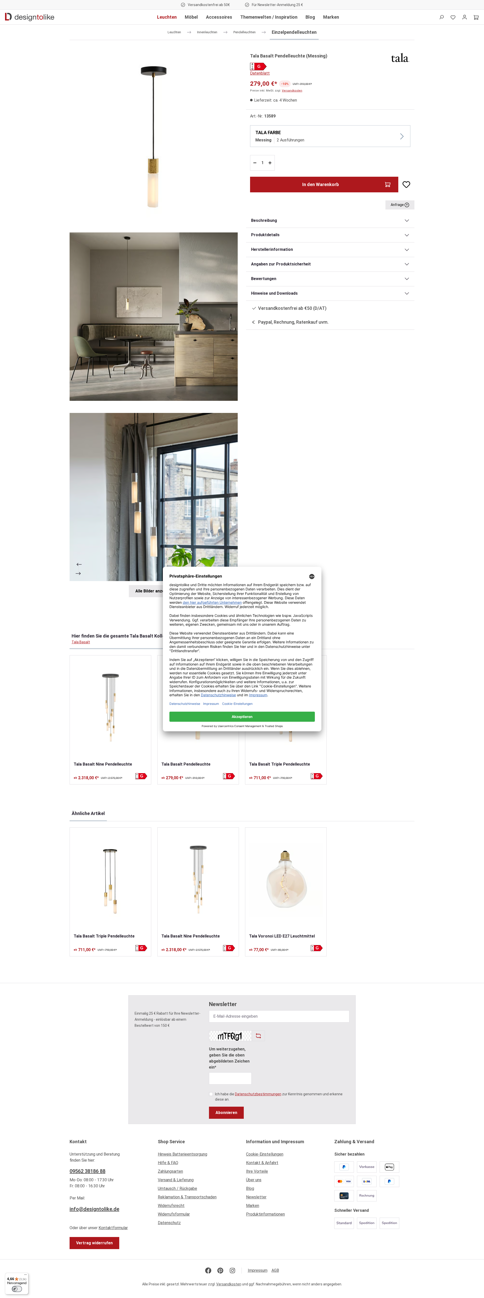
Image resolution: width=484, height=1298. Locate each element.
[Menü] (25, 1276)
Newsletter (256, 1197)
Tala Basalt (81, 642)
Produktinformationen (265, 1214)
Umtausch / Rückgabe (177, 1188)
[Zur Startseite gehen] (29, 17)
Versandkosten (292, 90)
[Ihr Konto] (464, 17)
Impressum (257, 1270)
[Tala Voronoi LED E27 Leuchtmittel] (286, 880)
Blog (250, 1188)
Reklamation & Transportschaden (187, 1197)
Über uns (253, 1180)
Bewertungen (263, 278)
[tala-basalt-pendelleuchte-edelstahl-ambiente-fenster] (154, 497)
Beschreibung (264, 220)
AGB (275, 1270)
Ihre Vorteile (257, 1171)
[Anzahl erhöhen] (270, 163)
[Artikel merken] (404, 184)
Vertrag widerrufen (94, 1243)
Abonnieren (226, 1112)
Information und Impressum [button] (275, 1141)
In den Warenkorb (320, 184)
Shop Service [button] (171, 1141)
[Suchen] (441, 17)
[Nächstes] (79, 573)
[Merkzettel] (453, 17)
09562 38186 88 (87, 1171)
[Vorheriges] (79, 564)
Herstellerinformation (272, 249)
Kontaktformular (113, 1227)
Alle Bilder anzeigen (153, 591)
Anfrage (398, 205)
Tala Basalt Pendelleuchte (185, 764)
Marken (252, 1205)
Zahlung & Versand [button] (354, 1141)
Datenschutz (169, 1222)
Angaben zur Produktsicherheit (281, 264)
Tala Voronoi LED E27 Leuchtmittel (282, 936)
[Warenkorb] (476, 17)
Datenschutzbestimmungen (258, 1094)
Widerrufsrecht (171, 1205)
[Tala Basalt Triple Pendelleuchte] (110, 880)
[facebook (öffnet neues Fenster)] (208, 1270)
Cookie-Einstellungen (264, 1154)
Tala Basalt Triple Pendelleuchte (279, 764)
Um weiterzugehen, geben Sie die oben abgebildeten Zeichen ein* (229, 1058)
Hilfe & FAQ (168, 1162)
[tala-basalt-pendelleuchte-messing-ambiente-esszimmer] (154, 316)
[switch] (17, 1289)
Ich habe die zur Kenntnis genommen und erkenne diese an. (279, 1096)
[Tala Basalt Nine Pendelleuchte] (110, 708)
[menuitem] (198, 1155)
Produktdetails (265, 234)
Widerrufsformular (174, 1214)
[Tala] (400, 57)
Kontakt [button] (78, 1141)
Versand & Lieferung (176, 1180)
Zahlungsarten (170, 1171)
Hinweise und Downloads (274, 293)
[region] (154, 324)
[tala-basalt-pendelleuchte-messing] (154, 136)
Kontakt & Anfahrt (262, 1162)
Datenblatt (260, 73)
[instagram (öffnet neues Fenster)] (232, 1270)
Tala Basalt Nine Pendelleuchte (103, 764)
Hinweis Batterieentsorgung (182, 1154)
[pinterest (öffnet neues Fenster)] (220, 1270)
